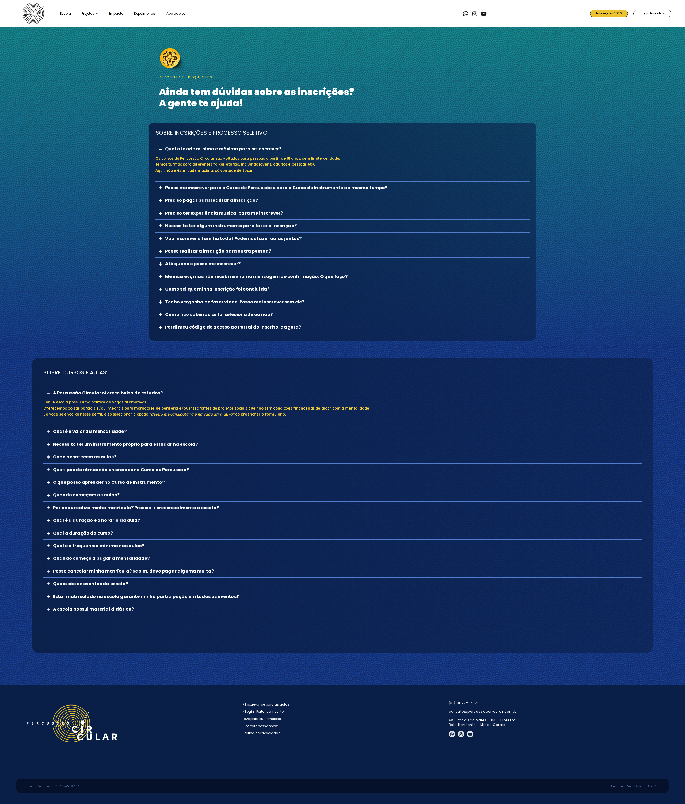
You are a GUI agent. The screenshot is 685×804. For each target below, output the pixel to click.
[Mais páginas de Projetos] (97, 13)
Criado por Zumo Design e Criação (634, 786)
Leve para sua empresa (262, 719)
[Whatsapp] (465, 13)
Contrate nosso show (260, 726)
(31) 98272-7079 (464, 703)
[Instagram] (474, 13)
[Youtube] (484, 13)
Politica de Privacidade (261, 733)
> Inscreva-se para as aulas (266, 704)
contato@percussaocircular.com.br (483, 711)
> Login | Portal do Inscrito (263, 711)
